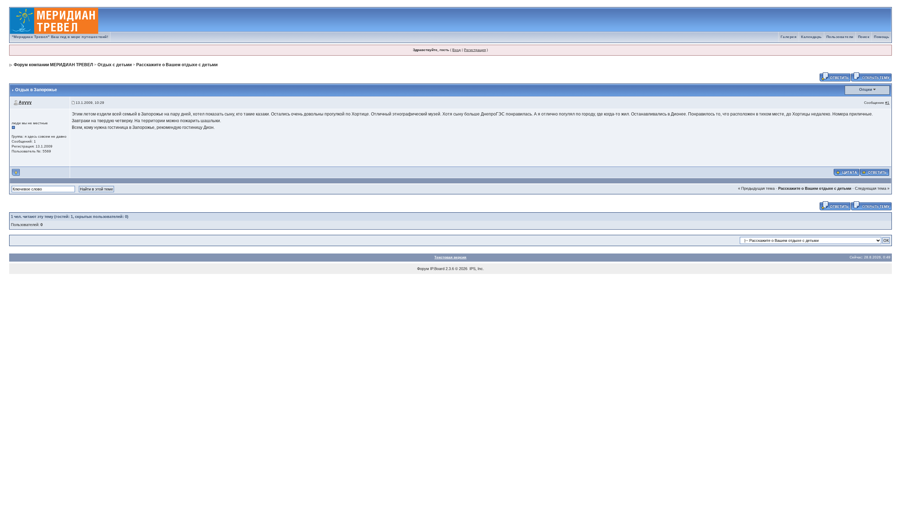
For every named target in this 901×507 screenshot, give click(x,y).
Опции (865, 89)
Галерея (789, 37)
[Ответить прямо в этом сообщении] (874, 172)
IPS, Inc (476, 269)
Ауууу (25, 102)
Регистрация (475, 50)
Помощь (881, 37)
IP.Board (437, 269)
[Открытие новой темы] (871, 76)
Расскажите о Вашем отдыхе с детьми (177, 64)
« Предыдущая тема (756, 188)
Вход (456, 50)
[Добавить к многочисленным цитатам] (846, 172)
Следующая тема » (872, 188)
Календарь (811, 37)
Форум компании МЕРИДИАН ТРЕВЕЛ (53, 64)
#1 (887, 103)
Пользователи (839, 37)
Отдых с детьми (114, 64)
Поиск (864, 37)
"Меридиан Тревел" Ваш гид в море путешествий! (60, 37)
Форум (423, 269)
